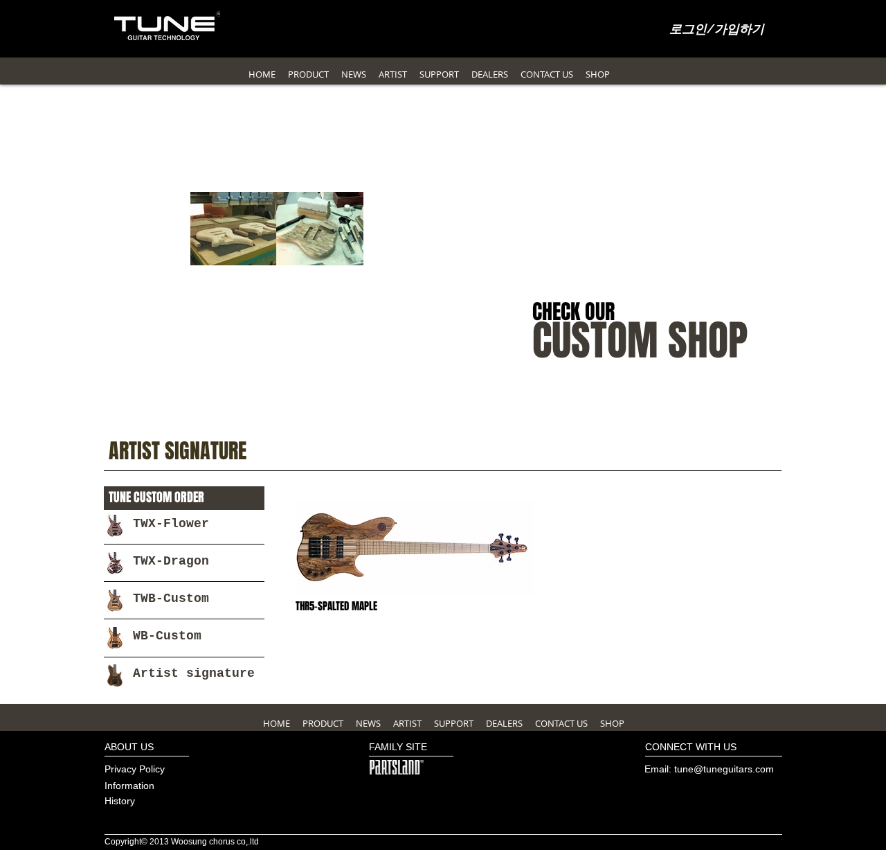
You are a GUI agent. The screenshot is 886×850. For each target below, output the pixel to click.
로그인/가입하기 (716, 30)
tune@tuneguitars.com (724, 768)
